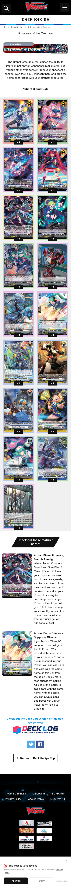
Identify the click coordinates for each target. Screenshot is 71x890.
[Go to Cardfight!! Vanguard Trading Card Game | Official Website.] (4, 27)
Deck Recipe (17, 27)
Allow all (16, 881)
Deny (42, 881)
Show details (61, 881)
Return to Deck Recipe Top (37, 758)
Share (40, 744)
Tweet (31, 744)
